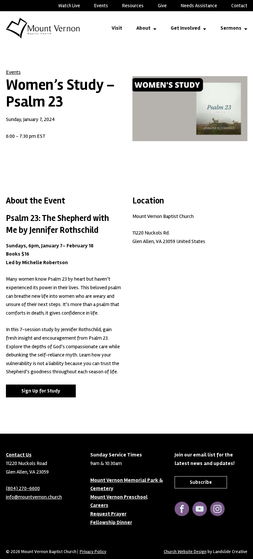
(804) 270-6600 (23, 488)
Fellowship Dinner (111, 522)
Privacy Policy (93, 551)
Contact (239, 6)
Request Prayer (108, 514)
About (143, 28)
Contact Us (19, 454)
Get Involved (185, 28)
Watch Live (69, 6)
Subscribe (201, 482)
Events (101, 6)
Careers (99, 505)
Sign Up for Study (40, 391)
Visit (117, 28)
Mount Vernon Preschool (119, 497)
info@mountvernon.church (34, 497)
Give (162, 6)
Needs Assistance (199, 6)
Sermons (230, 28)
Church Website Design (185, 551)
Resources (133, 6)
